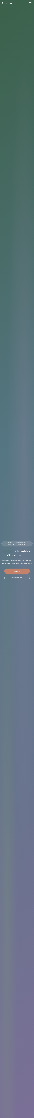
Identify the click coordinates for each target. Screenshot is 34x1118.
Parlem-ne (17, 571)
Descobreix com (17, 577)
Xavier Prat (7, 3)
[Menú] (30, 3)
